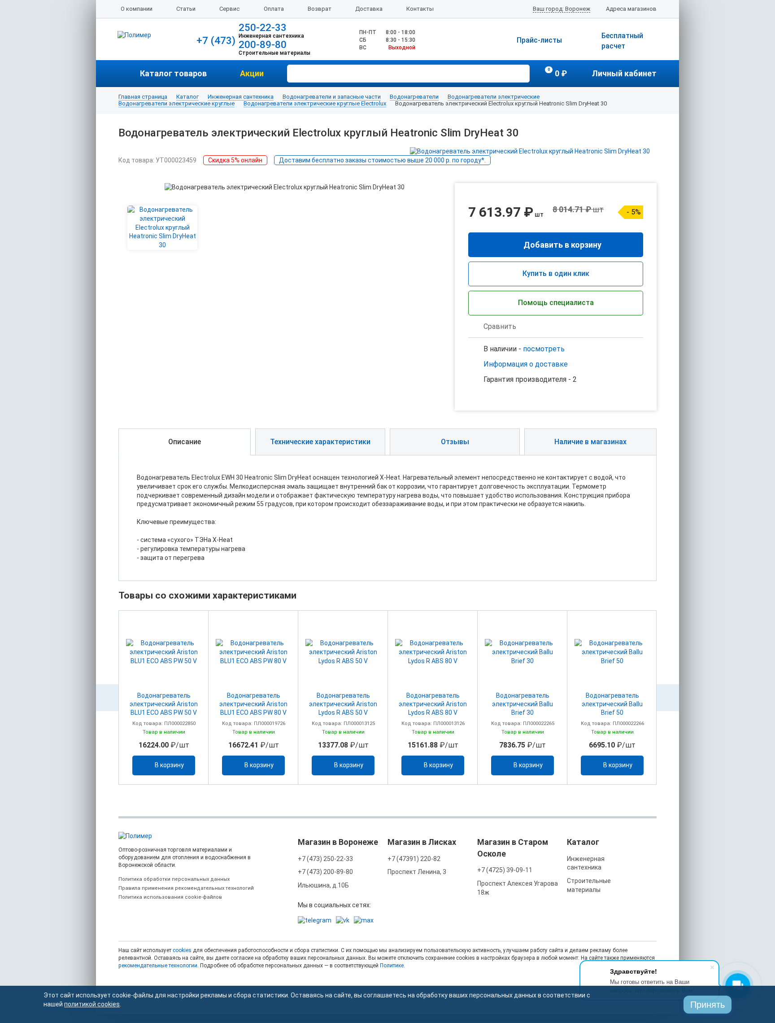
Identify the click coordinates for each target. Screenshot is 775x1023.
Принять (707, 1005)
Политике (392, 965)
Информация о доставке (525, 364)
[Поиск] (521, 72)
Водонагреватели (414, 97)
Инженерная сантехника (241, 97)
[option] (164, 697)
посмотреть (544, 349)
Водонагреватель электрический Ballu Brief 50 (612, 704)
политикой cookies (92, 1004)
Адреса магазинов (631, 8)
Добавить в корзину (562, 244)
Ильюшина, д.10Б (323, 885)
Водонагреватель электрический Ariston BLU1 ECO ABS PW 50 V (164, 704)
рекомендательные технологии (157, 965)
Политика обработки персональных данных (174, 879)
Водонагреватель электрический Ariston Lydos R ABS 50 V (343, 704)
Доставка (369, 8)
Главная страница (142, 97)
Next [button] (668, 697)
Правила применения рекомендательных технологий (186, 888)
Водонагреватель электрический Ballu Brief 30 (522, 704)
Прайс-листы (539, 40)
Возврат (319, 8)
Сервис (229, 8)
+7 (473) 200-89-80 (325, 871)
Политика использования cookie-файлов (170, 897)
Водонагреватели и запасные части (332, 97)
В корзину (169, 765)
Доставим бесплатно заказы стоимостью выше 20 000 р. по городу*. (382, 160)
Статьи (186, 8)
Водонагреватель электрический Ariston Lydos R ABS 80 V (433, 704)
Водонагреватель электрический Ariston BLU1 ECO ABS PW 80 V (253, 704)
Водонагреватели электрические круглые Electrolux (315, 104)
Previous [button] (107, 697)
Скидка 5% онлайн (235, 160)
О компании (136, 8)
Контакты (420, 8)
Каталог (187, 97)
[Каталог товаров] (129, 73)
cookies (182, 950)
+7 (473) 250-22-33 (325, 858)
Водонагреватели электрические (494, 97)
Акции (252, 73)
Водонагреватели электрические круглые (176, 104)
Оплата (274, 8)
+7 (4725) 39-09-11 (504, 870)
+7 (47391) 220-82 (414, 858)
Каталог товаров (173, 73)
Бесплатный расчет (622, 40)
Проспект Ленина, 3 (417, 871)
